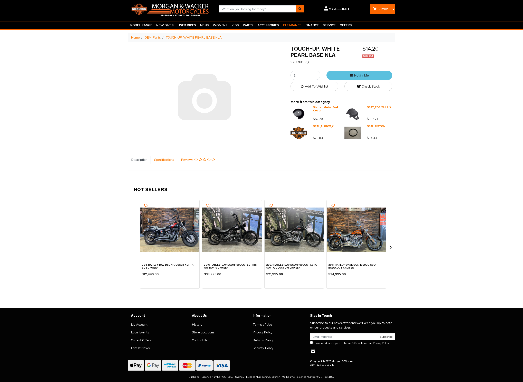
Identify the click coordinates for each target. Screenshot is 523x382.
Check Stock (370, 86)
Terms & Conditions (355, 342)
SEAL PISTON (376, 126)
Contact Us (200, 340)
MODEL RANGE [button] (141, 25)
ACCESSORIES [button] (268, 25)
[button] (330, 9)
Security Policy (263, 348)
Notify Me (361, 75)
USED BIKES (187, 25)
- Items (382, 9)
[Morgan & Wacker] (170, 8)
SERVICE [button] (329, 25)
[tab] (139, 160)
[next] (390, 247)
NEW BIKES (165, 25)
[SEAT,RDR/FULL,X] (352, 114)
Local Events (140, 332)
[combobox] (257, 8)
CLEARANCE (292, 25)
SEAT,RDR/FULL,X (379, 107)
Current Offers (141, 340)
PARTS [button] (248, 25)
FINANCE (312, 25)
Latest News (140, 348)
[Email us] (313, 351)
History (197, 324)
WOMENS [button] (220, 25)
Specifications (164, 160)
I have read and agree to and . (351, 342)
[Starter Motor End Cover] (299, 114)
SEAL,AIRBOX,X (323, 126)
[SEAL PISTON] (352, 132)
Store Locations (203, 332)
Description (139, 160)
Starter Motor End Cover (325, 109)
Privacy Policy (262, 332)
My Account (139, 324)
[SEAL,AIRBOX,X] (299, 132)
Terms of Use (262, 324)
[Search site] (300, 8)
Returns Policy (263, 340)
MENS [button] (204, 25)
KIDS (235, 25)
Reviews (187, 160)
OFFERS (346, 25)
